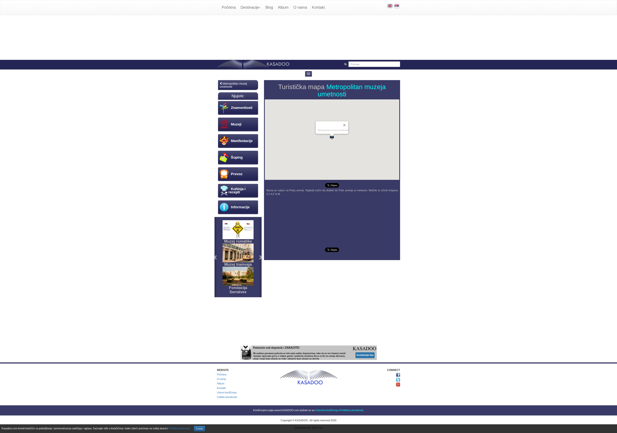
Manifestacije (242, 141)
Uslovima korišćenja (326, 410)
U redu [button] (199, 428)
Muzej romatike (238, 241)
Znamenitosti (241, 108)
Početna (229, 7)
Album (283, 7)
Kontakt (318, 7)
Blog (269, 7)
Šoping (237, 157)
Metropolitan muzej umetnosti (233, 85)
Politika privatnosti (179, 428)
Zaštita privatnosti (227, 397)
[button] (216, 257)
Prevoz (236, 174)
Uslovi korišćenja (227, 392)
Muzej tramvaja (238, 264)
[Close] (344, 125)
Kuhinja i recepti (237, 190)
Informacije (240, 207)
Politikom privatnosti (351, 410)
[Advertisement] (308, 37)
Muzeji (236, 124)
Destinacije (250, 7)
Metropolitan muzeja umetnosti (352, 90)
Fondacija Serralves (238, 290)
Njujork (237, 96)
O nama (300, 7)
